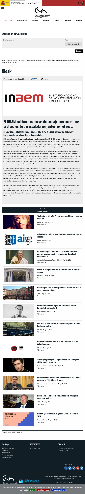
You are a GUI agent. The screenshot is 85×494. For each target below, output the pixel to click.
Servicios (35, 20)
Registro (68, 20)
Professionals (6, 453)
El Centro (46, 20)
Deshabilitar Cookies (43, 490)
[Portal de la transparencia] (29, 481)
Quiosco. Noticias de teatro (15, 60)
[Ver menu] (3, 8)
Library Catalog (6, 457)
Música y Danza (22, 20)
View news (40, 225)
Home (3, 60)
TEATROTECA (35, 444)
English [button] (78, 20)
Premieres (5, 450)
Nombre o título (8, 40)
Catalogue (6, 444)
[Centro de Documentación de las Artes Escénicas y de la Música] (42, 13)
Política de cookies (58, 490)
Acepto (32, 490)
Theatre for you (63, 450)
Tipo (66, 40)
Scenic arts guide (7, 455)
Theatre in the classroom (66, 448)
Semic (71, 482)
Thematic (62, 444)
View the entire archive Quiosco (12, 432)
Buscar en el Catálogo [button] (14, 34)
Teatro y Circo (7, 20)
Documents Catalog (8, 448)
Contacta (57, 20)
